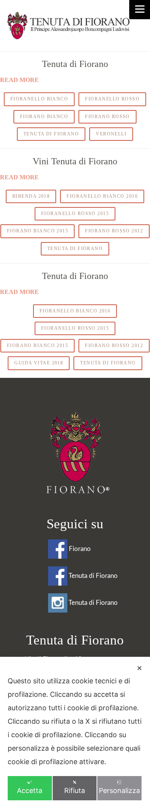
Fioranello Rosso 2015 (75, 213)
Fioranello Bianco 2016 (102, 196)
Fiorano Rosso (107, 116)
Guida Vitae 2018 (38, 363)
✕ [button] (139, 668)
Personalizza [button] (119, 790)
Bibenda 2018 (31, 196)
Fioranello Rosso (112, 99)
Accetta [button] (29, 790)
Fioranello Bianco (39, 99)
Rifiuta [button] (74, 790)
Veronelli (111, 134)
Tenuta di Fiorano (75, 64)
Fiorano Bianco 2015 (37, 231)
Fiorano (79, 549)
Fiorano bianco (44, 116)
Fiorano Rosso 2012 (114, 231)
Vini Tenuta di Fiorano (75, 161)
